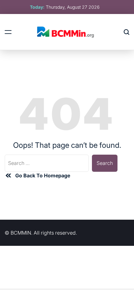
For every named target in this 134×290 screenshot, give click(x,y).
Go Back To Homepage (42, 175)
